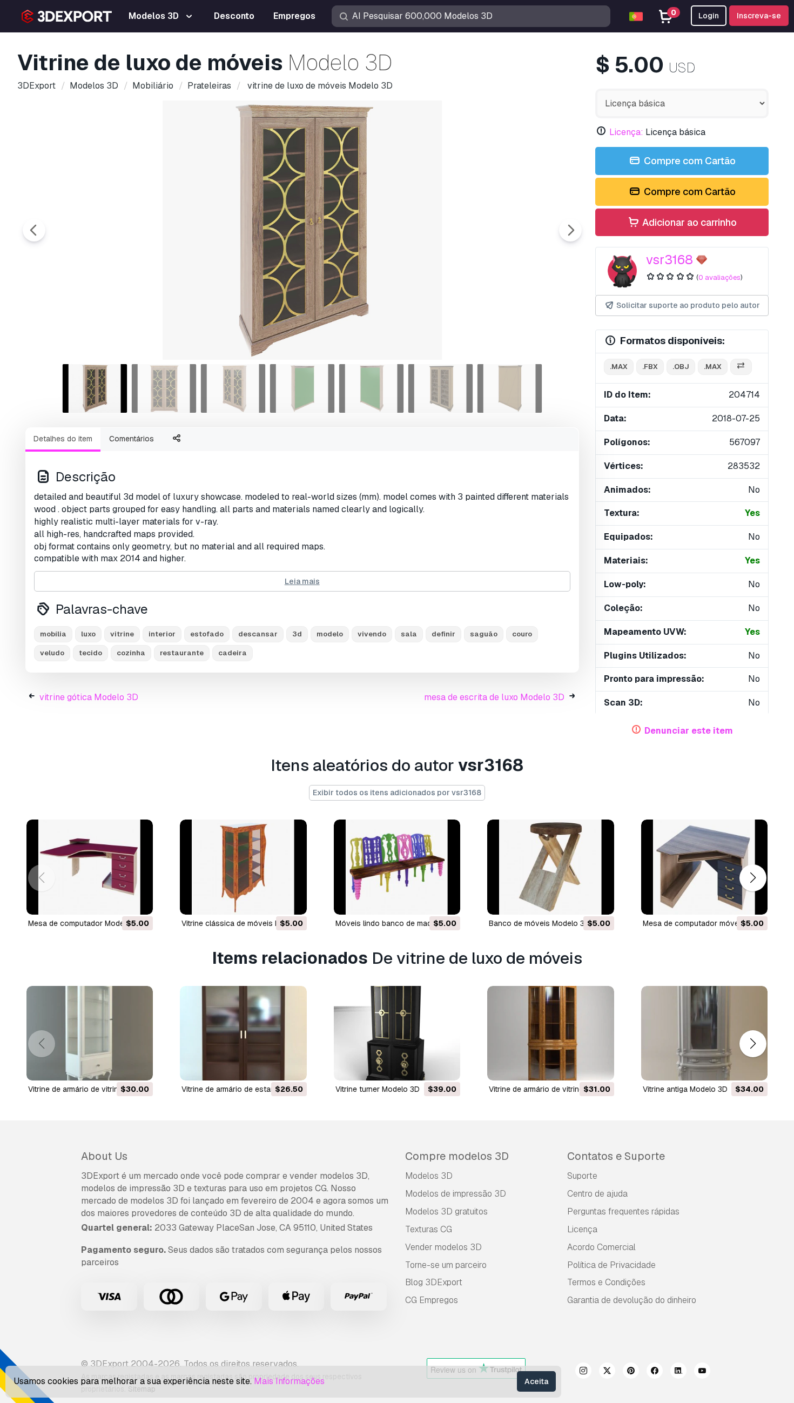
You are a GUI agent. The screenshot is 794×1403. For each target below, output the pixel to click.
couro (522, 634)
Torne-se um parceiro (446, 1265)
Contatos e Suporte (616, 1156)
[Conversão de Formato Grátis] (741, 367)
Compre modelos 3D (457, 1156)
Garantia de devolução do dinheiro (631, 1300)
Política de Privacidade (611, 1265)
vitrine (122, 634)
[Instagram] (583, 1372)
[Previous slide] (34, 230)
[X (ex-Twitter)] (607, 1372)
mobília (53, 634)
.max (619, 366)
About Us (104, 1156)
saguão (483, 634)
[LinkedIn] (678, 1372)
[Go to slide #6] (440, 388)
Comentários (131, 439)
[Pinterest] (631, 1372)
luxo (88, 634)
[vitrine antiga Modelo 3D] (704, 1033)
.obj (680, 366)
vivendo (372, 634)
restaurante (182, 652)
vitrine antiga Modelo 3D (685, 1089)
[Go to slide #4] (302, 388)
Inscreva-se (759, 16)
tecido (90, 652)
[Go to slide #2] (164, 388)
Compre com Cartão (689, 161)
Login (708, 16)
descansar (258, 634)
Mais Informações (289, 1381)
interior (162, 634)
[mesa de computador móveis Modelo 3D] (704, 867)
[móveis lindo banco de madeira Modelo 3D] (397, 867)
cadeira (232, 652)
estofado (207, 634)
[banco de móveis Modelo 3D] (550, 867)
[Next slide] (570, 230)
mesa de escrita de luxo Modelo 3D (494, 697)
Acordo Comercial (601, 1247)
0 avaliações (719, 277)
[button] (753, 877)
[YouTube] (702, 1372)
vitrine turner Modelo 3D (377, 1089)
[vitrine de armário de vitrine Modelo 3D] (89, 1033)
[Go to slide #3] (233, 388)
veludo (52, 652)
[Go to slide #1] (95, 388)
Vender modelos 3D (443, 1247)
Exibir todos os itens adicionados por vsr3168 (397, 792)
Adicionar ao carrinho (688, 222)
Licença (582, 1229)
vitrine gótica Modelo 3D (88, 697)
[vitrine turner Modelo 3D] (397, 1033)
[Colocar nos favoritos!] (137, 899)
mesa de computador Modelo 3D (85, 923)
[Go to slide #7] (509, 388)
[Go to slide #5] (371, 388)
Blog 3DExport (433, 1282)
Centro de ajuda (597, 1193)
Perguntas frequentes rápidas (623, 1211)
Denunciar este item (688, 730)
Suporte (582, 1176)
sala (409, 634)
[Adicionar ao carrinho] (115, 899)
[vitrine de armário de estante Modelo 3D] (243, 1033)
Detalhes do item (62, 439)
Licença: (626, 132)
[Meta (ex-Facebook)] (654, 1372)
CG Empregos (431, 1300)
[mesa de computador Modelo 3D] (89, 867)
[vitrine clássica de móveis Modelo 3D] (243, 867)
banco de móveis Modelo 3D (539, 923)
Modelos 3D (429, 1176)
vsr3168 (669, 259)
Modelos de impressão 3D (455, 1193)
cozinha (131, 652)
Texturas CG (428, 1229)
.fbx (650, 366)
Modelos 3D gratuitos (446, 1211)
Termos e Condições (606, 1282)
